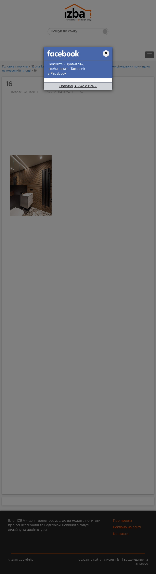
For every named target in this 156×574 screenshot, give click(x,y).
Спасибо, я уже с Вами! (78, 86)
